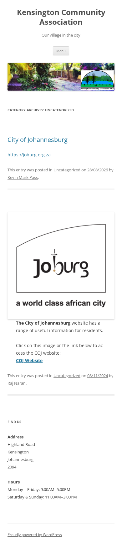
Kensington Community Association (61, 17)
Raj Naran (17, 383)
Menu (61, 50)
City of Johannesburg (38, 139)
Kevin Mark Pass (23, 177)
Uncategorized (66, 170)
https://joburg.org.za (29, 155)
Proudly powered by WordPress (35, 534)
